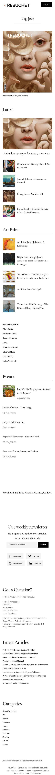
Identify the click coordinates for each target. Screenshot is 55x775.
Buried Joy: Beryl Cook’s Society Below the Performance (25, 665)
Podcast (6, 733)
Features (6, 722)
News (5, 726)
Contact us (22, 768)
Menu (46, 5)
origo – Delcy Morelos (13, 422)
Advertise (11, 768)
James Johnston (10, 338)
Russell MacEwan (10, 347)
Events (5, 718)
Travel (5, 744)
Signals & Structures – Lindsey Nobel (21, 436)
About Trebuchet (9, 711)
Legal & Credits (17, 771)
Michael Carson (9, 333)
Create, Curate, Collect (38, 492)
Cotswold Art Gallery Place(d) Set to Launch (20, 654)
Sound (5, 741)
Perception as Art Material (30, 193)
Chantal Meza (9, 352)
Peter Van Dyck (9, 361)
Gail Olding (8, 356)
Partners (6, 730)
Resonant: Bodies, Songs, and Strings (21, 451)
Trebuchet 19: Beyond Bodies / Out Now (26, 153)
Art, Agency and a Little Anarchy (16, 683)
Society (6, 737)
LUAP (5, 343)
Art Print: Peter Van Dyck (29, 289)
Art (4, 715)
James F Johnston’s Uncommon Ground (19, 657)
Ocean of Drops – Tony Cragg (17, 407)
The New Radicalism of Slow (14, 668)
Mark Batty (8, 329)
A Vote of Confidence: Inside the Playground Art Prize (24, 676)
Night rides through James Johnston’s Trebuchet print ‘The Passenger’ (32, 261)
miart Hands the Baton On (13, 679)
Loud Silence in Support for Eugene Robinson (21, 672)
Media (28, 771)
